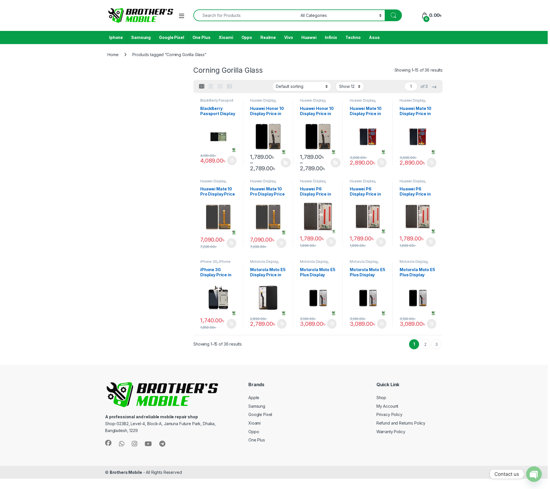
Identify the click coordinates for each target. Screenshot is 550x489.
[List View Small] (229, 86)
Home (112, 54)
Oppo (246, 37)
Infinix (331, 37)
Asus (374, 37)
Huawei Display (262, 100)
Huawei (309, 37)
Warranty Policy (390, 431)
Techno (353, 37)
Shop (381, 397)
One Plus (201, 37)
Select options (284, 162)
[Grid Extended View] (211, 86)
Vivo (288, 37)
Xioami (226, 37)
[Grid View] (201, 86)
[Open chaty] (534, 474)
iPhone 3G (208, 261)
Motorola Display (264, 261)
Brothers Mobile (126, 472)
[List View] (220, 86)
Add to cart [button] (232, 160)
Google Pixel (171, 37)
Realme (268, 37)
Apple (253, 397)
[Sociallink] (108, 443)
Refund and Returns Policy (401, 423)
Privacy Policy (389, 414)
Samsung (141, 37)
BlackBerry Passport (216, 100)
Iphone (116, 37)
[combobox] (245, 15)
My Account (387, 406)
